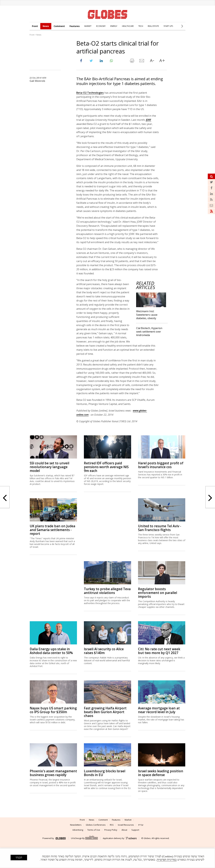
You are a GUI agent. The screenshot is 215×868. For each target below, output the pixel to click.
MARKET (87, 26)
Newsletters (76, 824)
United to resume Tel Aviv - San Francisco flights (159, 528)
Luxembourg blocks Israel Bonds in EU (104, 773)
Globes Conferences (96, 824)
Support (135, 829)
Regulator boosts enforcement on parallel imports (157, 593)
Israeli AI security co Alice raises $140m (104, 651)
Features (75, 26)
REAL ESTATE (153, 26)
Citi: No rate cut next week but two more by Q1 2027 (159, 651)
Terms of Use (93, 829)
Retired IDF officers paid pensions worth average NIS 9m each (106, 467)
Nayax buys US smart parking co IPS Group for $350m (53, 710)
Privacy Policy (110, 829)
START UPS (168, 26)
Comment (59, 26)
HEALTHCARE (128, 26)
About (124, 829)
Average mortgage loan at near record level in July (159, 710)
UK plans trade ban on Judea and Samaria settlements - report (52, 530)
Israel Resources (126, 824)
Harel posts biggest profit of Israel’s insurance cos (160, 465)
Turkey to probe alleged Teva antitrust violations (107, 591)
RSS (112, 824)
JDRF (148, 120)
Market (128, 819)
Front (35, 26)
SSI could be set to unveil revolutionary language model (49, 467)
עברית (140, 824)
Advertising (77, 829)
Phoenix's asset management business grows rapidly (53, 773)
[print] (132, 61)
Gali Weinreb (37, 81)
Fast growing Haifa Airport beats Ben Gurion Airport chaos (105, 712)
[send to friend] (142, 61)
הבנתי (19, 857)
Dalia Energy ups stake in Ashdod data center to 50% (51, 651)
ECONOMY (101, 26)
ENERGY (113, 26)
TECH (140, 26)
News (46, 26)
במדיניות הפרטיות (167, 859)
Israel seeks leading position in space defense (160, 773)
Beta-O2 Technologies (90, 92)
